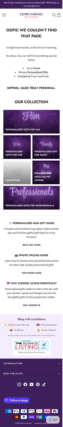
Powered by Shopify (41, 423)
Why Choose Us (31, 305)
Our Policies (13, 373)
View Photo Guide (31, 273)
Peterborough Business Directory (31, 352)
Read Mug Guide (31, 245)
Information (13, 363)
